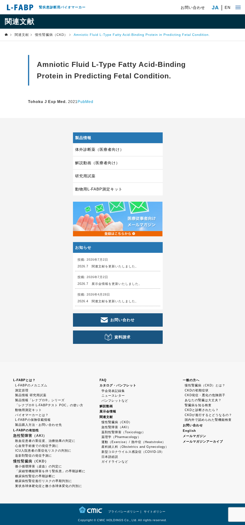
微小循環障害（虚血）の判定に (38, 466)
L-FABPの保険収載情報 (33, 420)
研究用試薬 (85, 176)
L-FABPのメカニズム (31, 385)
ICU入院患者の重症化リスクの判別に (43, 450)
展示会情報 (108, 411)
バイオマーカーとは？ (32, 415)
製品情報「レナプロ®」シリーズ (40, 400)
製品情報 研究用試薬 (30, 395)
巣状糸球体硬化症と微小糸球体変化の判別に (48, 486)
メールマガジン (194, 436)
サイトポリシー (155, 511)
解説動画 (106, 406)
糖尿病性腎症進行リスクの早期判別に (43, 481)
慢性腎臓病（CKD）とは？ (205, 385)
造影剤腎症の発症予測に (33, 455)
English (189, 431)
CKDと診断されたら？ (202, 410)
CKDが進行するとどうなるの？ (208, 415)
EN (228, 8)
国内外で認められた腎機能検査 (208, 420)
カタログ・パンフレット (118, 385)
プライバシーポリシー (123, 511)
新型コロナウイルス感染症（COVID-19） (132, 452)
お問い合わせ (193, 7)
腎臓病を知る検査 (198, 405)
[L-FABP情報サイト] (20, 7)
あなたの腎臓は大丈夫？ (203, 400)
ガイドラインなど (114, 461)
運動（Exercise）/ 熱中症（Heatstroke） (133, 442)
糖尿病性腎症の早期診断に (35, 476)
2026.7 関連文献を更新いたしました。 (108, 266)
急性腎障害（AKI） (116, 427)
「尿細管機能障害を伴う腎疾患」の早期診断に (50, 471)
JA (215, 7)
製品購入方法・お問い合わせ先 (38, 425)
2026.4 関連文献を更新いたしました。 (108, 301)
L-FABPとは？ (24, 380)
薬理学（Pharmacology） (121, 437)
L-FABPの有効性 (26, 430)
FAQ (103, 380)
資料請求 (122, 337)
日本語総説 (109, 457)
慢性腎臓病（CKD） (116, 422)
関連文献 (106, 417)
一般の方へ (191, 380)
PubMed (85, 102)
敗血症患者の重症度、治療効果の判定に (45, 441)
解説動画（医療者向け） (97, 163)
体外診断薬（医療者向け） (99, 149)
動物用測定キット (28, 410)
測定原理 (21, 390)
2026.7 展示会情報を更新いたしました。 (110, 284)
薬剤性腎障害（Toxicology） (123, 432)
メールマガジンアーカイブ (203, 441)
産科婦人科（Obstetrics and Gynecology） (135, 447)
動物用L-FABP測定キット (98, 189)
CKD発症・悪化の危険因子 (205, 395)
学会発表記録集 (113, 391)
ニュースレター (113, 395)
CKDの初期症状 (197, 390)
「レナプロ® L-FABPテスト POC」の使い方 (49, 405)
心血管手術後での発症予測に (37, 446)
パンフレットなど (114, 400)
